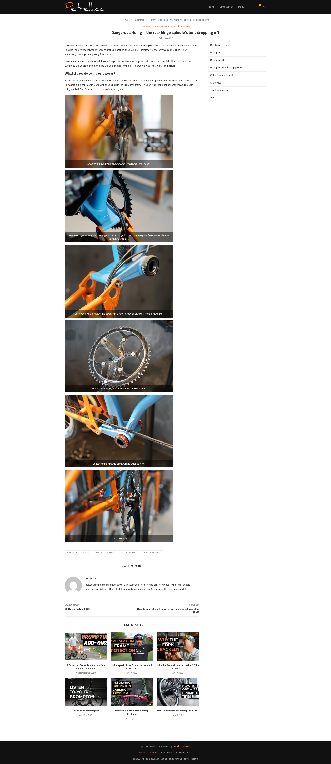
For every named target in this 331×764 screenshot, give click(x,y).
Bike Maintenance (219, 45)
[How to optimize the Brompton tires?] (178, 692)
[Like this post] (125, 566)
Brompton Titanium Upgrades (226, 67)
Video (213, 97)
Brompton (139, 20)
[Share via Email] (139, 566)
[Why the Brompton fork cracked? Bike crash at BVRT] (178, 646)
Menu (241, 6)
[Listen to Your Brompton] (86, 692)
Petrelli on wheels (181, 746)
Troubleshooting (151, 553)
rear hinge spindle (105, 553)
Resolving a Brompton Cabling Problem (131, 712)
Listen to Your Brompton (85, 710)
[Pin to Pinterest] (136, 566)
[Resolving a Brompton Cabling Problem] (132, 692)
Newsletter (226, 6)
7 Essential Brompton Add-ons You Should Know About (86, 666)
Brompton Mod (218, 60)
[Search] (264, 7)
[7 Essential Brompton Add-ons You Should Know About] (86, 646)
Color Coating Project (221, 75)
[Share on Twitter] (132, 566)
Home (211, 6)
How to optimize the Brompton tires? (177, 710)
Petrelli (90, 578)
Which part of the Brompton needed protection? (132, 666)
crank (86, 553)
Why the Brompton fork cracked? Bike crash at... (178, 666)
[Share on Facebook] (128, 566)
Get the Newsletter (148, 752)
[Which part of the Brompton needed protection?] (132, 646)
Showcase (215, 82)
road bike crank (128, 553)
